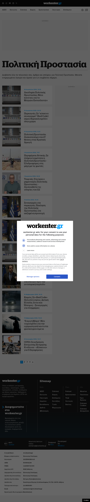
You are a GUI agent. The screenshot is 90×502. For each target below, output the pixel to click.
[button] (45, 250)
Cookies (86, 500)
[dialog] (45, 251)
